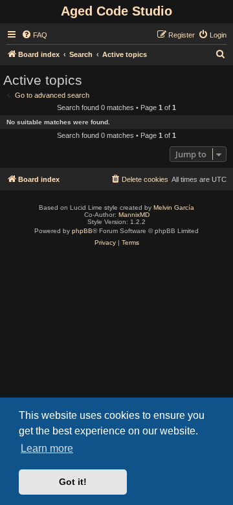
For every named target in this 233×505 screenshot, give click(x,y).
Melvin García (173, 207)
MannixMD (134, 214)
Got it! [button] (73, 482)
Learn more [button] (47, 448)
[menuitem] (34, 35)
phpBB (82, 230)
